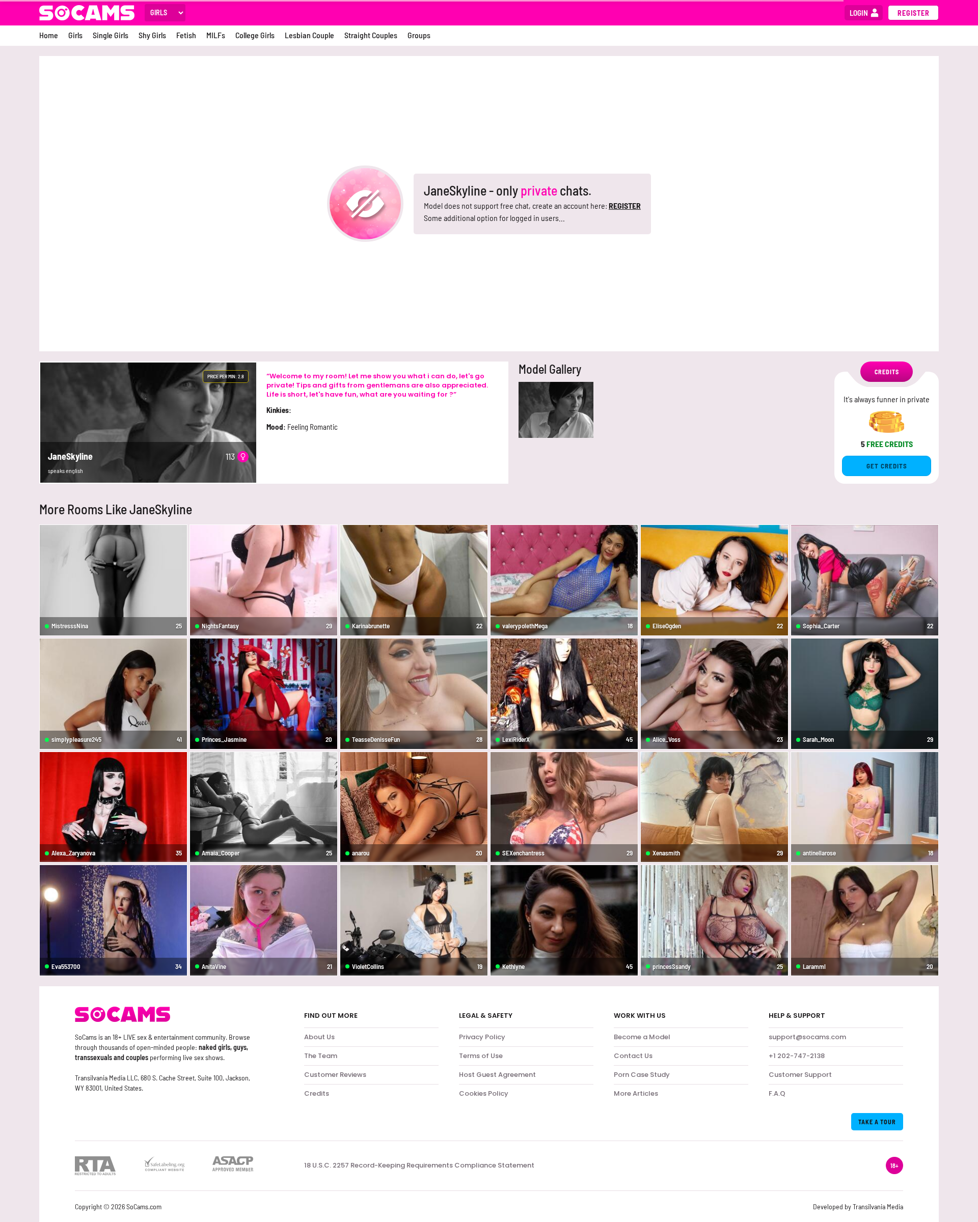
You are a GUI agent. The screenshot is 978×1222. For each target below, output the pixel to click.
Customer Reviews (335, 1074)
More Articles (636, 1093)
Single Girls (110, 35)
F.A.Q (777, 1093)
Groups (419, 35)
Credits (316, 1093)
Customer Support (800, 1074)
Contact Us (633, 1056)
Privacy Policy (482, 1037)
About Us (319, 1037)
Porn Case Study (642, 1074)
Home (48, 35)
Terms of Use (481, 1056)
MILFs (215, 35)
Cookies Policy (483, 1093)
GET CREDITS (886, 466)
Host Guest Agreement (497, 1074)
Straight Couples (370, 35)
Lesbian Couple (309, 35)
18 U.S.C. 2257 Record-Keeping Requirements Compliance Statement (419, 1165)
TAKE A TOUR (877, 1121)
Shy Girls (152, 35)
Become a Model (642, 1037)
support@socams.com (807, 1037)
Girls (75, 35)
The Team (320, 1056)
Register (914, 13)
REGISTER (625, 205)
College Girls (255, 35)
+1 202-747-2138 (797, 1056)
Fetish (186, 35)
